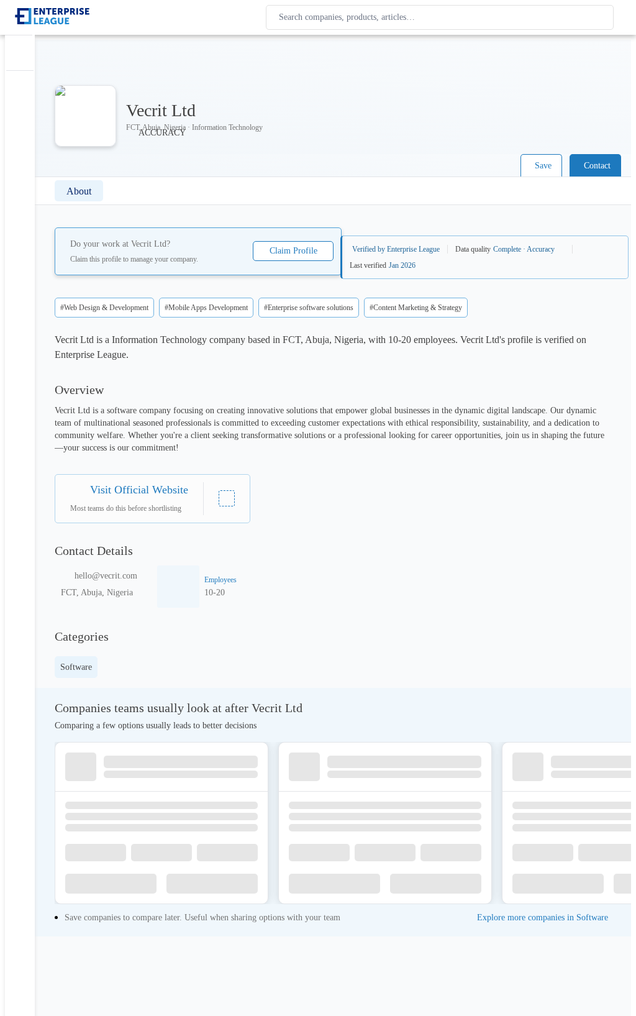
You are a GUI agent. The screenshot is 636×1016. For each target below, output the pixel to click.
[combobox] (442, 17)
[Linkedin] (227, 498)
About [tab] (78, 191)
